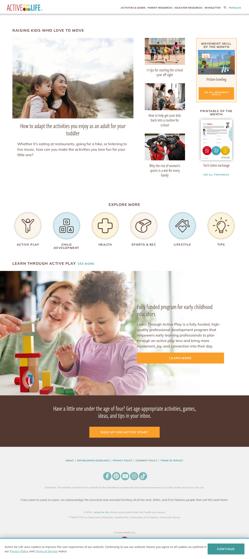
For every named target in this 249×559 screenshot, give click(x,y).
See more (53, 263)
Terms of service (171, 460)
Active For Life (32, 8)
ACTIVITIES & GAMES (133, 7)
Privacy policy (122, 460)
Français (235, 7)
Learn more (180, 358)
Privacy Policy (19, 551)
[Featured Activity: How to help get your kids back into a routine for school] (165, 96)
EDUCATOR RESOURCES (188, 7)
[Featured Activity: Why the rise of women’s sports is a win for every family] (165, 146)
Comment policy (146, 460)
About (69, 460)
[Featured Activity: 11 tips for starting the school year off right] (165, 51)
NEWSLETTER (213, 7)
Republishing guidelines (93, 460)
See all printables (216, 174)
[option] (216, 143)
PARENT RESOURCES (160, 7)
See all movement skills (216, 93)
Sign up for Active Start (124, 432)
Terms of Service (46, 551)
